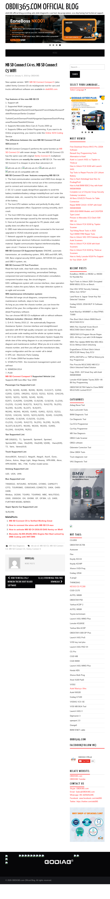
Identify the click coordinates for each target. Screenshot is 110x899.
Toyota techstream (77, 614)
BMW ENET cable (77, 730)
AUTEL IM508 (76, 609)
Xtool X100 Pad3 (77, 680)
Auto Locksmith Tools (79, 410)
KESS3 (73, 587)
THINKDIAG (75, 583)
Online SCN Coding (54, 133)
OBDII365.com (76, 776)
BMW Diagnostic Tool (79, 415)
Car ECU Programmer (79, 424)
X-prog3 (73, 578)
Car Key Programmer (78, 429)
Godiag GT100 (76, 697)
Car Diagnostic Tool (78, 419)
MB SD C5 (44, 546)
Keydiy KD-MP (76, 564)
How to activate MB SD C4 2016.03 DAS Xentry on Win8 (36, 529)
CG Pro (73, 652)
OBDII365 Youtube (77, 779)
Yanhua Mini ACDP (78, 628)
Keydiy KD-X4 (76, 559)
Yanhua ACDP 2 (76, 605)
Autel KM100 (75, 692)
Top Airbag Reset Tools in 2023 (83, 231)
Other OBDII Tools (77, 452)
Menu (55, 53)
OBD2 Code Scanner (78, 438)
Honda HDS (75, 671)
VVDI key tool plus (78, 642)
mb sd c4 (35, 546)
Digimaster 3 (75, 716)
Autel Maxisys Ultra (78, 689)
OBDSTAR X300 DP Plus (80, 633)
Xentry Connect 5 (42, 156)
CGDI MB (74, 656)
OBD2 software (76, 443)
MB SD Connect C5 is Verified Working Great (30, 521)
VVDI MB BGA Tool (78, 707)
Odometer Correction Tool (80, 448)
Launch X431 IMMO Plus (80, 619)
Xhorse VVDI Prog (77, 569)
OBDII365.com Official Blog (41, 7)
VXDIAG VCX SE (77, 702)
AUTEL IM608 (76, 595)
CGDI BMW (75, 661)
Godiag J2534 (75, 573)
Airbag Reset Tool (77, 405)
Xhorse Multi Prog (77, 675)
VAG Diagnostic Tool (78, 462)
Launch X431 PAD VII (79, 647)
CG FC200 (81, 587)
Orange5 (73, 725)
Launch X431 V (76, 711)
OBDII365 (35, 76)
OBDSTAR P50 (76, 600)
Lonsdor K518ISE (77, 623)
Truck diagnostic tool (78, 457)
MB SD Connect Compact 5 (42, 82)
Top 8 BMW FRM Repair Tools (82, 234)
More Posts (30, 564)
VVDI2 (72, 685)
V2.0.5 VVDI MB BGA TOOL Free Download (50, 580)
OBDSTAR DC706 (77, 545)
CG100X (73, 540)
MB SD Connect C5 (17, 549)
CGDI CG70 (75, 591)
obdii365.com (51, 89)
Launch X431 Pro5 (77, 638)
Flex (71, 554)
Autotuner (74, 550)
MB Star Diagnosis (17, 546)
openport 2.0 (75, 721)
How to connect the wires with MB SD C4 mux (31, 525)
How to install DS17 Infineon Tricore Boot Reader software (20, 582)
